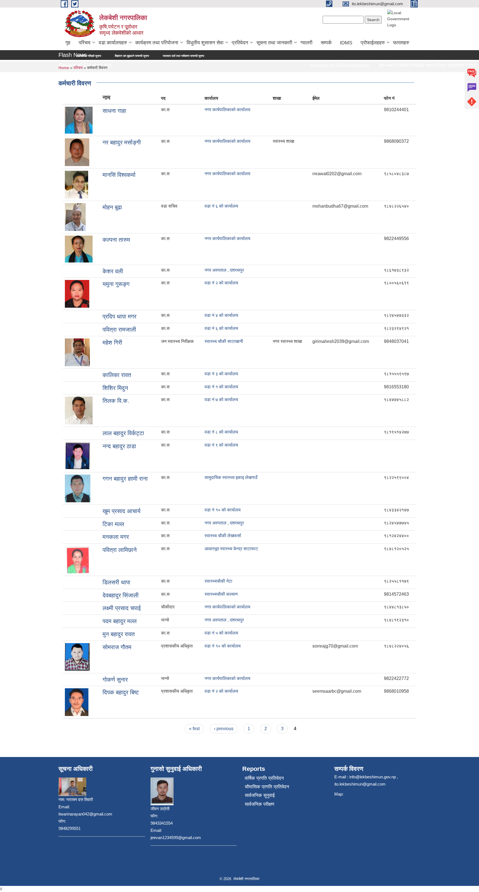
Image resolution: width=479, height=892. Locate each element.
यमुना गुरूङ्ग (116, 284)
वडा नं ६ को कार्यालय (221, 206)
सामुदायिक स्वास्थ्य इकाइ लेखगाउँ (231, 477)
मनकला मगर (116, 537)
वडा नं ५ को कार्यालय (221, 633)
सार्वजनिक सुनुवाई (260, 795)
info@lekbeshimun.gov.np (372, 776)
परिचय (84, 42)
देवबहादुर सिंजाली (121, 595)
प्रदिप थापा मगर (119, 316)
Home (63, 67)
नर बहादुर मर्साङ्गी (122, 142)
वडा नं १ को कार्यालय (221, 386)
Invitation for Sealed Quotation (328, 65)
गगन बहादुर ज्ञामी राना (125, 478)
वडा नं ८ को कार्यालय (221, 432)
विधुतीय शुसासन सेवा (205, 42)
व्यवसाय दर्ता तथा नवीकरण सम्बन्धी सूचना (151, 55)
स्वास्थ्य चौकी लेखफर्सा (223, 535)
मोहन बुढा (112, 207)
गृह (67, 42)
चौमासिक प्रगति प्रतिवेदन (267, 786)
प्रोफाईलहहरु (373, 42)
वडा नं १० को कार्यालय (223, 510)
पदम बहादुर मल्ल (120, 621)
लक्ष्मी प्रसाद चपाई (122, 608)
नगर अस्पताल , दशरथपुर (224, 270)
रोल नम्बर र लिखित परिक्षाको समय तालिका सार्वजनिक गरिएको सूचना (422, 65)
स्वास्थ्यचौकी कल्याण (221, 594)
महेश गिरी (112, 342)
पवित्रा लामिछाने (120, 550)
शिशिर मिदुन (115, 388)
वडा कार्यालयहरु (113, 42)
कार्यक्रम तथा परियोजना (156, 42)
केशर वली (113, 271)
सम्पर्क (326, 42)
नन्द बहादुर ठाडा (119, 446)
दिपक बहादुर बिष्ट (121, 692)
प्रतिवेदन (240, 42)
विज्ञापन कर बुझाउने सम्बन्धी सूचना (100, 55)
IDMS (346, 42)
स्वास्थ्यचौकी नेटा (218, 581)
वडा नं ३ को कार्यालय (221, 373)
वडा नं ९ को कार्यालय (221, 445)
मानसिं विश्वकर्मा (119, 175)
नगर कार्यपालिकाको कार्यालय (227, 109)
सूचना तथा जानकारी (274, 42)
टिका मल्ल (113, 524)
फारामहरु (401, 42)
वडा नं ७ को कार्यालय (221, 399)
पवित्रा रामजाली (119, 329)
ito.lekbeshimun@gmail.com (360, 784)
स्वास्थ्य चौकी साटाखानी (224, 341)
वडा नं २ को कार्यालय (221, 283)
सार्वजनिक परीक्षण (259, 804)
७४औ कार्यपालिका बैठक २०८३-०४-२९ (205, 55)
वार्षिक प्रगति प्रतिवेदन (264, 778)
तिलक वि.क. (116, 400)
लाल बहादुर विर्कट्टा (123, 433)
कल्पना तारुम (116, 239)
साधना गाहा (114, 111)
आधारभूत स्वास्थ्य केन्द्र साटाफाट (231, 548)
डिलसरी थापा (116, 582)
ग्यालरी (306, 42)
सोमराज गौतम (117, 647)
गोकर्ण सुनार (115, 679)
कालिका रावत (117, 375)
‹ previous (223, 728)
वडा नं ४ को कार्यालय (221, 315)
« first (194, 728)
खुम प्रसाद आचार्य (122, 511)
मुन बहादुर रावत (119, 634)
